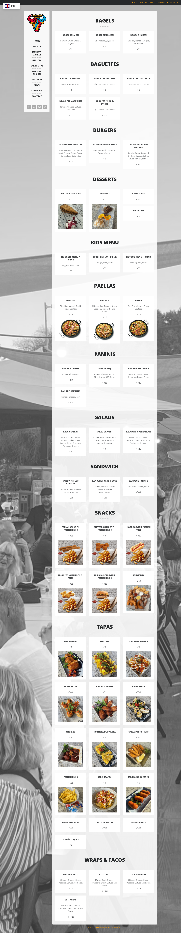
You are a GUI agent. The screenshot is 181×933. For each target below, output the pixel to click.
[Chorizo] (70, 754)
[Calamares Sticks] (138, 754)
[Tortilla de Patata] (104, 754)
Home (37, 40)
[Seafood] (70, 328)
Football (36, 90)
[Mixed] (138, 328)
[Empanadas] (70, 664)
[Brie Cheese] (138, 709)
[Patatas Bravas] (138, 664)
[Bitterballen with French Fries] (104, 552)
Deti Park (37, 79)
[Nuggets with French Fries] (70, 600)
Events (37, 46)
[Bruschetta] (70, 709)
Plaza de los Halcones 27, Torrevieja (149, 2)
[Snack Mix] (138, 598)
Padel (37, 85)
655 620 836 (174, 2)
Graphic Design (36, 72)
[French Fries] (70, 799)
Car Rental (37, 65)
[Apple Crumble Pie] (70, 216)
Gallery (36, 60)
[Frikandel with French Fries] (70, 552)
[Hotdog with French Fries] (138, 552)
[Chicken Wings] (104, 709)
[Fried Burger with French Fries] (104, 600)
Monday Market (36, 53)
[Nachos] (104, 664)
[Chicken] (104, 331)
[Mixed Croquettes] (138, 799)
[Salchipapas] (104, 799)
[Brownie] (104, 216)
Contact (37, 96)
